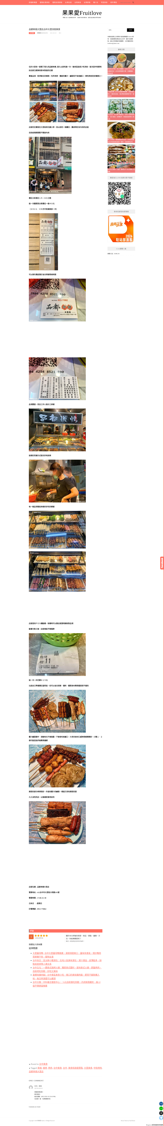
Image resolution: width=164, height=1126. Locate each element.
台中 (65, 1068)
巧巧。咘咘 (38, 1086)
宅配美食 (104, 2)
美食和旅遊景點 (75, 1068)
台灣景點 (87, 2)
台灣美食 (78, 2)
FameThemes (132, 1120)
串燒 (39, 1068)
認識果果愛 (33, 2)
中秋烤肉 (97, 1068)
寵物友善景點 (57, 2)
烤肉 (50, 1068)
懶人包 (95, 2)
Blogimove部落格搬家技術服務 (154, 1125)
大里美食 (88, 1068)
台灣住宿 (68, 2)
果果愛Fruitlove (82, 13)
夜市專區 (113, 2)
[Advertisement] (65, 50)
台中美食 (32, 33)
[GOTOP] (161, 1118)
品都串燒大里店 (36, 1071)
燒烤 (45, 1068)
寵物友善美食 (45, 2)
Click (162, 563)
